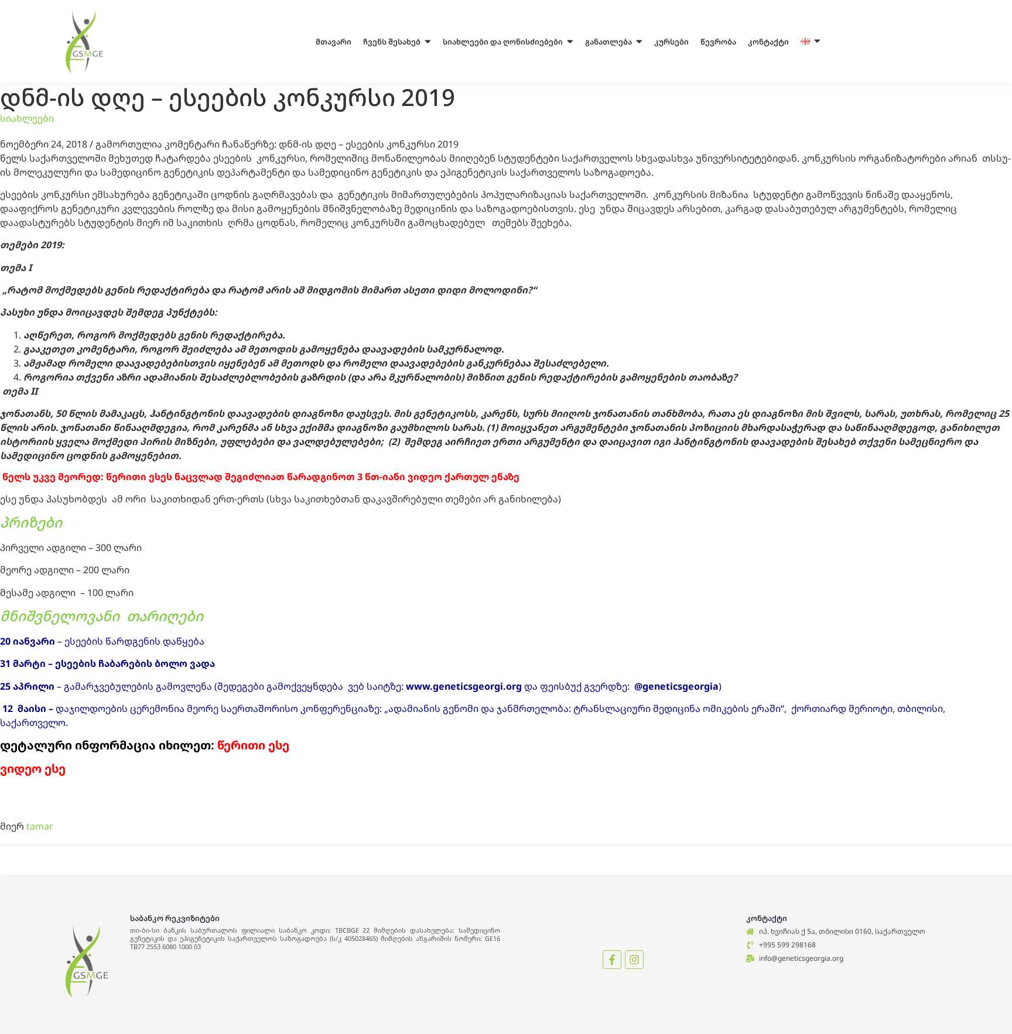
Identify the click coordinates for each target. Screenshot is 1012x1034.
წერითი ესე (253, 745)
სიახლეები (27, 118)
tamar (39, 826)
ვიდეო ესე (33, 768)
